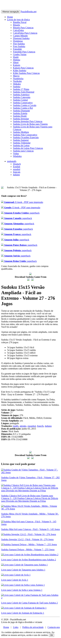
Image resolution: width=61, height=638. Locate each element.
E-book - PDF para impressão (23, 202)
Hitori (16, 62)
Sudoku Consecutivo (23, 102)
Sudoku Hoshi (20, 116)
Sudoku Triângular (21, 143)
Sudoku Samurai (21, 140)
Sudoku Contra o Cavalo (24, 105)
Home (10, 17)
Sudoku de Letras (21, 145)
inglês (16, 426)
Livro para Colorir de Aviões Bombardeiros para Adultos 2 (28, 559)
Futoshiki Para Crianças (24, 51)
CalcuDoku (18, 30)
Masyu (16, 76)
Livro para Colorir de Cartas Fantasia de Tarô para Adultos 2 (29, 603)
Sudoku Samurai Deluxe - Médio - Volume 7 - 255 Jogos (27, 549)
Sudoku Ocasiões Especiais (26, 137)
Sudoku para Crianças (23, 151)
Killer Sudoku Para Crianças (26, 73)
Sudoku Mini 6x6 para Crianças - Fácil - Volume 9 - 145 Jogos (30, 529)
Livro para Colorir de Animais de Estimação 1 (22, 613)
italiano (16, 174)
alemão (23, 426)
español (16, 169)
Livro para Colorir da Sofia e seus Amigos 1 (21, 590)
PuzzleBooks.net (28, 11)
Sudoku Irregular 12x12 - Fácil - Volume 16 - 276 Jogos (27, 539)
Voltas (16, 153)
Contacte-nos (54, 627)
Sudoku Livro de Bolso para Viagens (30, 124)
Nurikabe (17, 81)
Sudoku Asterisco (21, 94)
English (16, 166)
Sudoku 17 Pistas (21, 89)
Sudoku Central (20, 100)
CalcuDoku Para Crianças (25, 33)
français (16, 172)
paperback (22, 213)
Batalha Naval (19, 22)
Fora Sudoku (19, 46)
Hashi (16, 57)
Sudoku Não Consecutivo (25, 134)
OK (51, 635)
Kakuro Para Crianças (23, 68)
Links (15, 627)
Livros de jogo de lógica (18, 19)
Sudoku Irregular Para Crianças (27, 121)
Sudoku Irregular (21, 118)
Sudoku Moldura (21, 132)
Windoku (17, 156)
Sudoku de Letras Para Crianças (28, 148)
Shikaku (17, 84)
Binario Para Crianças (23, 27)
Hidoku (16, 59)
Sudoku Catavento (21, 97)
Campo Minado (20, 35)
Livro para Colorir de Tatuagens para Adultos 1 (23, 570)
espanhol (32, 426)
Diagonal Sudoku (21, 38)
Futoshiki (17, 49)
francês (40, 426)
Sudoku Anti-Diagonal (23, 92)
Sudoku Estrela (20, 113)
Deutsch (17, 164)
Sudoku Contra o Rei (23, 108)
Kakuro (16, 65)
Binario (16, 25)
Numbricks (18, 78)
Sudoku (16, 86)
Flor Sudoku (19, 43)
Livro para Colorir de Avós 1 (14, 580)
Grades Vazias (19, 54)
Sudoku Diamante (21, 110)
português (11, 161)
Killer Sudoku (19, 70)
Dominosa (18, 41)
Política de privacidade (33, 627)
